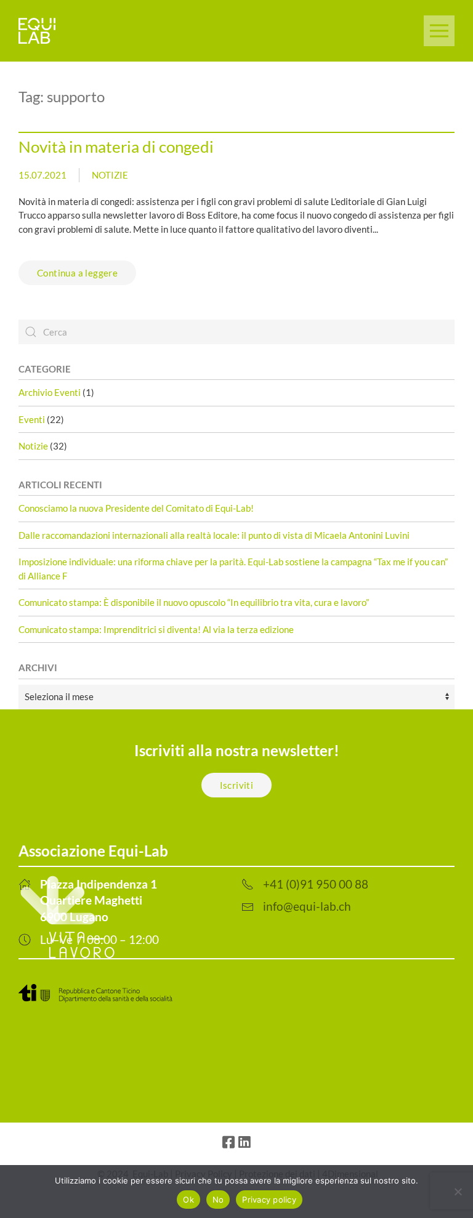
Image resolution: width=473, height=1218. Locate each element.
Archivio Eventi (49, 392)
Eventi (31, 419)
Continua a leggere (77, 272)
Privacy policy (269, 1199)
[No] (457, 1191)
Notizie (110, 174)
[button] (439, 31)
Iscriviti (237, 785)
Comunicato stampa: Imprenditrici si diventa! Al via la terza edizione (156, 629)
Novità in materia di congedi (116, 146)
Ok (188, 1199)
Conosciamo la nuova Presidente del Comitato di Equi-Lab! (136, 508)
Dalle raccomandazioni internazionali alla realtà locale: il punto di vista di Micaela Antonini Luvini (214, 535)
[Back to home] (36, 31)
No (218, 1199)
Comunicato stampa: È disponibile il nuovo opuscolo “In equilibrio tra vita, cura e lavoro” (193, 602)
